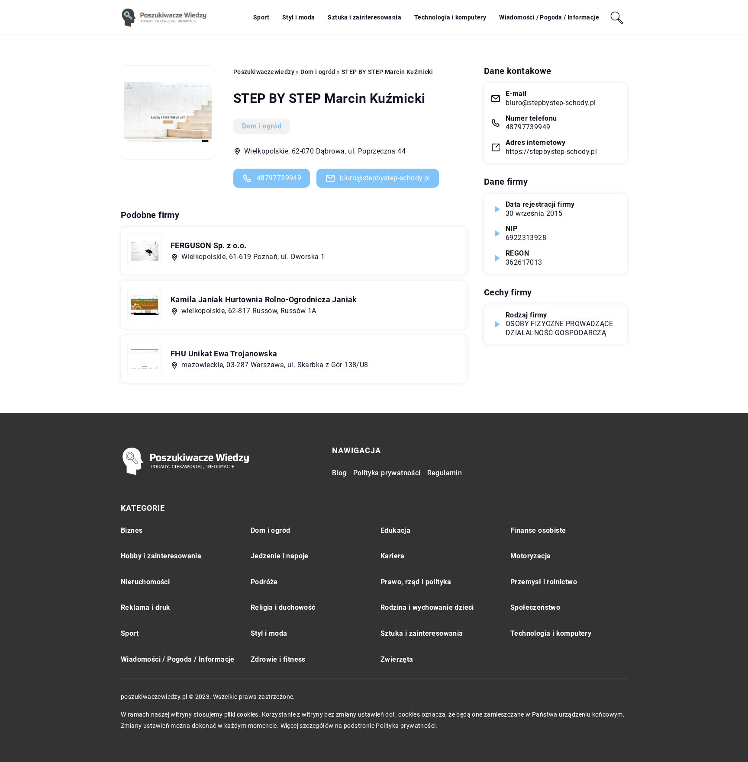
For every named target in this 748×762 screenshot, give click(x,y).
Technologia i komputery (450, 17)
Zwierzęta (396, 659)
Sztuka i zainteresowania (364, 17)
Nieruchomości (145, 582)
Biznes (131, 530)
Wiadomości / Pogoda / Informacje (549, 17)
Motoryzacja (530, 556)
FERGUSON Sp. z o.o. (209, 245)
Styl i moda (298, 17)
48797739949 (279, 178)
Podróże (264, 582)
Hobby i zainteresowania (161, 556)
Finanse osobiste (538, 530)
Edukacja (395, 530)
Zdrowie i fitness (278, 659)
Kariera (392, 556)
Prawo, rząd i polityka (415, 582)
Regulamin (444, 473)
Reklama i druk (146, 607)
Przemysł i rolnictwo (543, 582)
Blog (339, 473)
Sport (261, 17)
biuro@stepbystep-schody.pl (385, 178)
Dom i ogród (261, 126)
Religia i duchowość (283, 607)
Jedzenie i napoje (280, 556)
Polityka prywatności (387, 473)
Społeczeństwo (535, 607)
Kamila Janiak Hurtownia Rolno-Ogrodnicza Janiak (264, 299)
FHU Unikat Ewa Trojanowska (224, 353)
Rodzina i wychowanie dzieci (427, 607)
